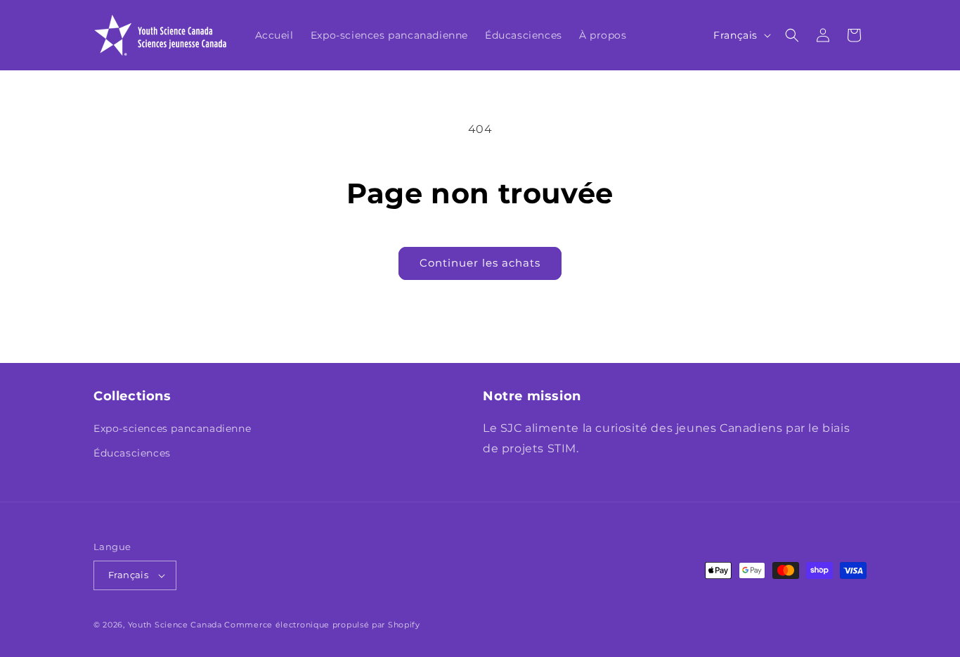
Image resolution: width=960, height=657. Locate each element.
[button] (792, 35)
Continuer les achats (480, 262)
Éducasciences (132, 453)
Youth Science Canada (175, 625)
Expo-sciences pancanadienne (172, 428)
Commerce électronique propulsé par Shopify (322, 625)
